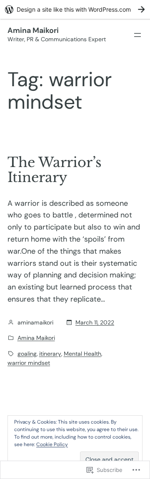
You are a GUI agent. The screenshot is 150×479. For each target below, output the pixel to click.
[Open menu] (137, 35)
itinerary (50, 353)
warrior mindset (29, 363)
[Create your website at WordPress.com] (75, 9)
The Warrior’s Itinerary (55, 170)
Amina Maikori (33, 30)
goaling (27, 353)
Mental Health (82, 353)
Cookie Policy (52, 444)
